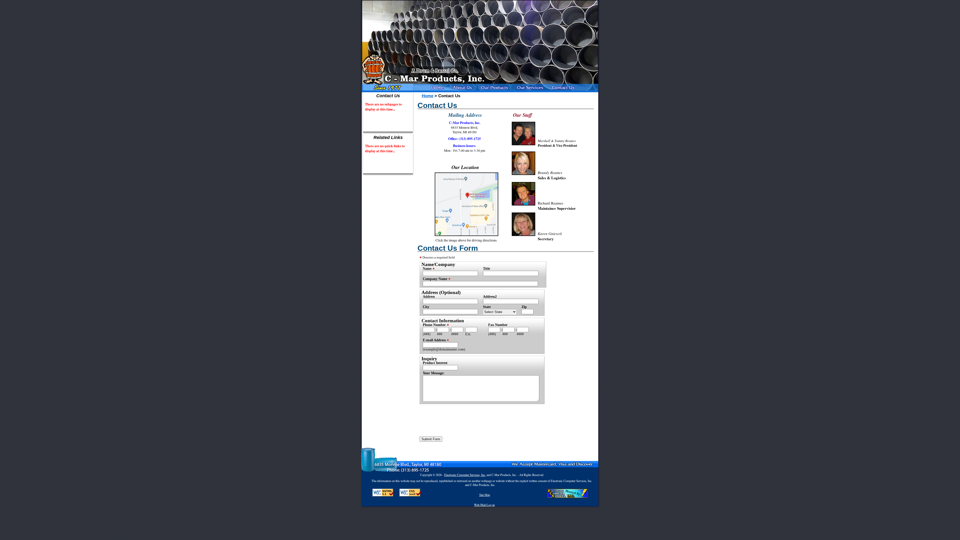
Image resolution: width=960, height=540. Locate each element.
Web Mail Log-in (484, 505)
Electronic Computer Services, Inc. (465, 475)
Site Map (484, 495)
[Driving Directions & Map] (466, 234)
